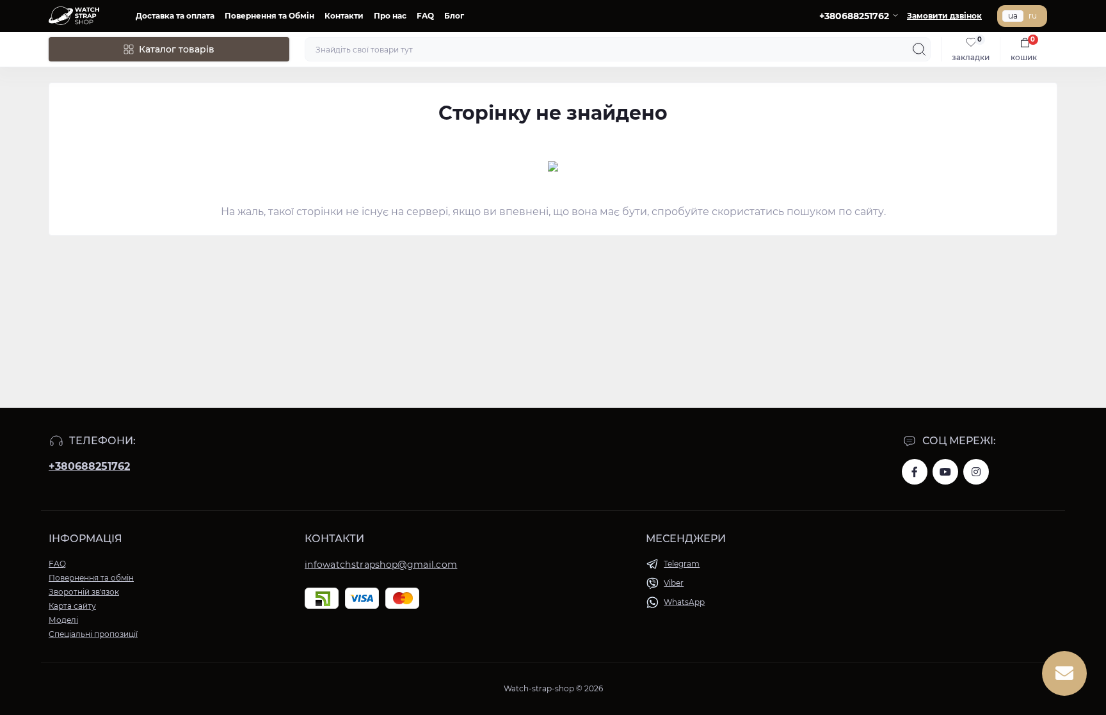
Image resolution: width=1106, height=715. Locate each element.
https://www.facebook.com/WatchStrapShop (914, 472)
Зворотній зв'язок (84, 592)
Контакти (344, 15)
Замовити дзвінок (944, 15)
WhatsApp (684, 602)
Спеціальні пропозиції (93, 634)
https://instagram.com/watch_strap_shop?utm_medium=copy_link (976, 472)
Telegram (682, 563)
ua (1013, 15)
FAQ (425, 15)
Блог (454, 15)
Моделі (63, 620)
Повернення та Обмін (269, 15)
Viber (674, 583)
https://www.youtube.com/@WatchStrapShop (945, 472)
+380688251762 (89, 466)
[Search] (919, 49)
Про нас (390, 15)
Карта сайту (72, 606)
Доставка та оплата (175, 15)
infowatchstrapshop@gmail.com (381, 564)
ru (1033, 15)
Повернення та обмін (91, 577)
